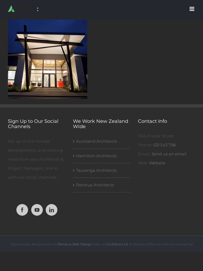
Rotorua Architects (95, 184)
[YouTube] (37, 210)
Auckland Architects (96, 141)
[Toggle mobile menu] (192, 9)
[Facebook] (22, 210)
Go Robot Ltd (117, 244)
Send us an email (169, 153)
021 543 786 (164, 144)
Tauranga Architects (96, 170)
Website (157, 162)
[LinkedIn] (51, 210)
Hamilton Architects (96, 155)
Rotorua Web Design (75, 244)
